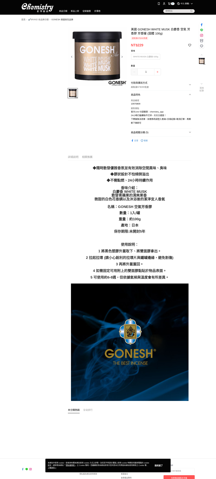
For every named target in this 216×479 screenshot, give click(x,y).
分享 (136, 140)
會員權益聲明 (126, 478)
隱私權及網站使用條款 (88, 474)
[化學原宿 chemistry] (37, 7)
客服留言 (124, 474)
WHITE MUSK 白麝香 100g (145, 56)
